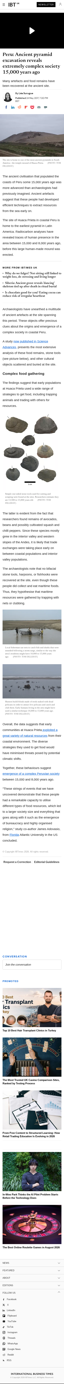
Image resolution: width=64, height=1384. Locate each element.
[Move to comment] (45, 107)
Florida (14, 835)
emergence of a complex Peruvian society (31, 773)
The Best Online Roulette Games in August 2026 (31, 1247)
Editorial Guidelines (46, 862)
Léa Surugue (26, 93)
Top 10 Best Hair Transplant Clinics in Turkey (29, 1030)
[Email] (39, 107)
